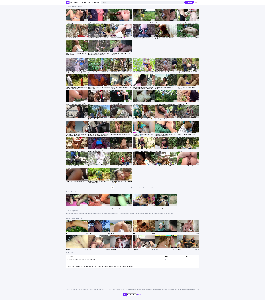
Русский (122, 289)
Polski (109, 289)
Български (130, 290)
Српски (143, 289)
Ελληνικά (148, 289)
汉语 (74, 289)
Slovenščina (186, 289)
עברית (106, 289)
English (83, 289)
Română (113, 289)
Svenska (118, 289)
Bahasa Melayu (157, 289)
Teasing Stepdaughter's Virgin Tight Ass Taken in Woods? (81, 259)
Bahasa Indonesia (137, 289)
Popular (84, 2)
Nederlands (180, 289)
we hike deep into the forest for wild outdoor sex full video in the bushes (84, 263)
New (89, 2)
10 (147, 187)
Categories (95, 2)
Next (151, 187)
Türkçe (197, 289)
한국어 (67, 289)
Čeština (87, 289)
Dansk (130, 289)
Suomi (175, 289)
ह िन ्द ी (78, 289)
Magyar (91, 289)
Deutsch (167, 289)
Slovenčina (192, 289)
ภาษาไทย (135, 290)
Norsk (163, 289)
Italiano (152, 289)
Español (127, 289)
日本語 (71, 289)
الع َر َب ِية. (96, 289)
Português (101, 289)
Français (172, 289)
